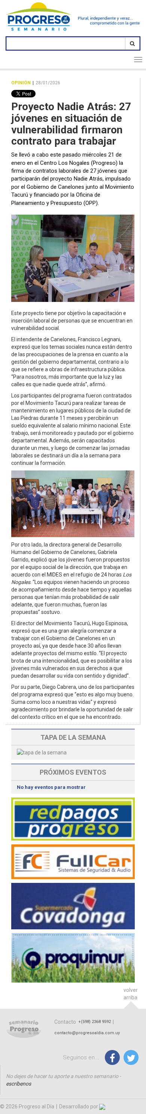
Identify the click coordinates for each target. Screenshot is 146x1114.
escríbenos (18, 1084)
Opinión (21, 82)
